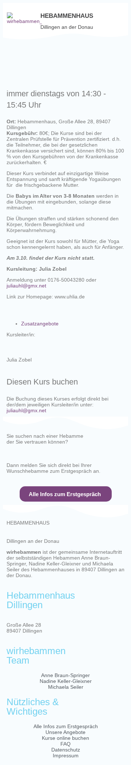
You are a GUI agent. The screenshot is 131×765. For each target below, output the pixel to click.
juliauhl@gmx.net (26, 286)
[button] (120, 18)
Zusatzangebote (40, 324)
